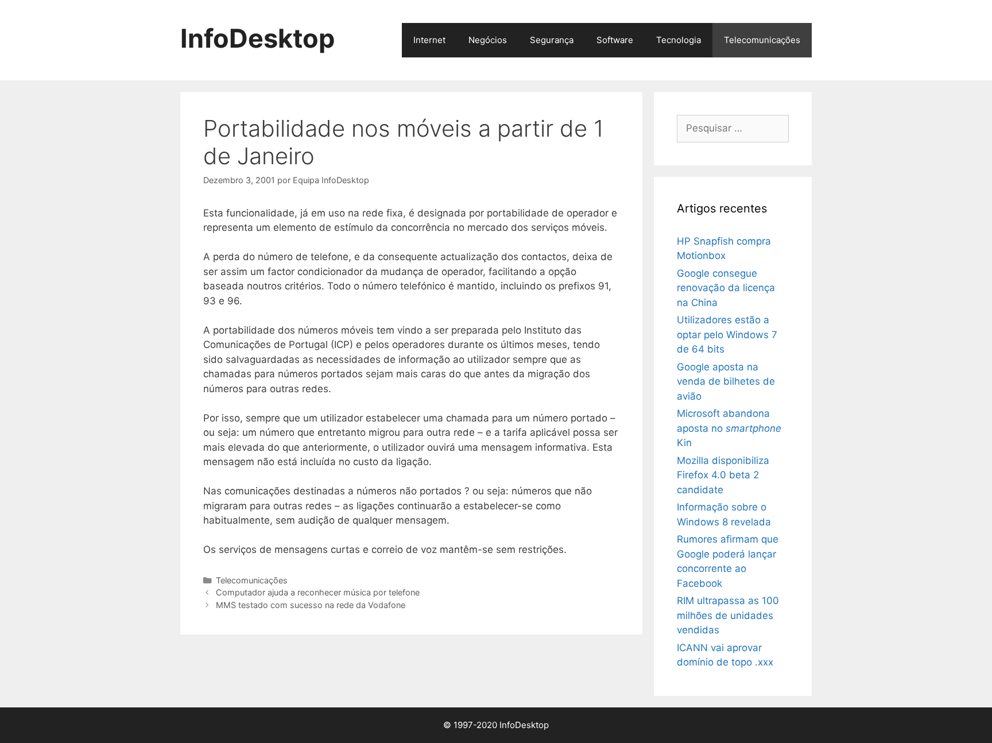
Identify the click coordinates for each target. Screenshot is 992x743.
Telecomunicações (762, 39)
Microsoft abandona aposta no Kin (729, 428)
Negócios (487, 39)
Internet (429, 39)
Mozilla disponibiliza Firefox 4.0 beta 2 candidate (723, 475)
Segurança (552, 39)
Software (614, 39)
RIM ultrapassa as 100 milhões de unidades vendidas (728, 615)
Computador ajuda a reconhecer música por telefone (318, 592)
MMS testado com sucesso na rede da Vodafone (310, 605)
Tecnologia (678, 39)
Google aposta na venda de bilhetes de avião (726, 381)
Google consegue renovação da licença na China (726, 288)
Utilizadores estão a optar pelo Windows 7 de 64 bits (727, 334)
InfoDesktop (257, 38)
